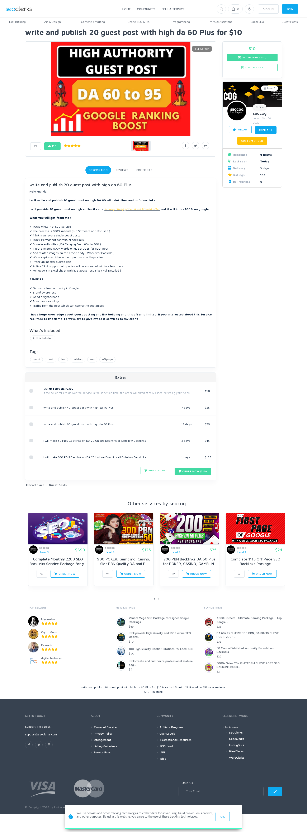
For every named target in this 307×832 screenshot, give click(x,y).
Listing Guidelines (105, 746)
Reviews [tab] (122, 170)
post (50, 359)
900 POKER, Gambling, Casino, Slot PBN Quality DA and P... (123, 561)
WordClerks (236, 757)
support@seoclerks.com (41, 734)
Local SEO (257, 21)
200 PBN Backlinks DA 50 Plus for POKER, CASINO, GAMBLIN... (189, 561)
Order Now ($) (194, 471)
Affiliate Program (171, 727)
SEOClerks (236, 732)
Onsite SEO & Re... (139, 21)
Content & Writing (93, 21)
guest (36, 359)
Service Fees (102, 752)
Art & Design (52, 21)
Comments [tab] (144, 170)
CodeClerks (236, 738)
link (63, 359)
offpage (107, 359)
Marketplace (35, 485)
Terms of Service (105, 727)
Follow (242, 129)
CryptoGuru (49, 632)
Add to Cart (157, 470)
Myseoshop (48, 619)
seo (92, 359)
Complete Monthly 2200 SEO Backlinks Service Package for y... (57, 561)
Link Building (17, 21)
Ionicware (231, 727)
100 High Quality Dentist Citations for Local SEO (161, 649)
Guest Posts (290, 21)
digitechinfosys (51, 658)
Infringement (102, 739)
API (162, 752)
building (77, 359)
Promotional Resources (176, 739)
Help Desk (44, 726)
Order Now (66, 573)
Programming (181, 21)
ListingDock (236, 745)
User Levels (167, 733)
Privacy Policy (103, 733)
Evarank (46, 645)
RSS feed (166, 746)
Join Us (187, 783)
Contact (266, 129)
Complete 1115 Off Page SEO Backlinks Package (255, 561)
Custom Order (252, 140)
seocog (260, 113)
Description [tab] (98, 170)
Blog (163, 758)
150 (54, 146)
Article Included (42, 338)
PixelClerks (236, 751)
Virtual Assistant (221, 21)
